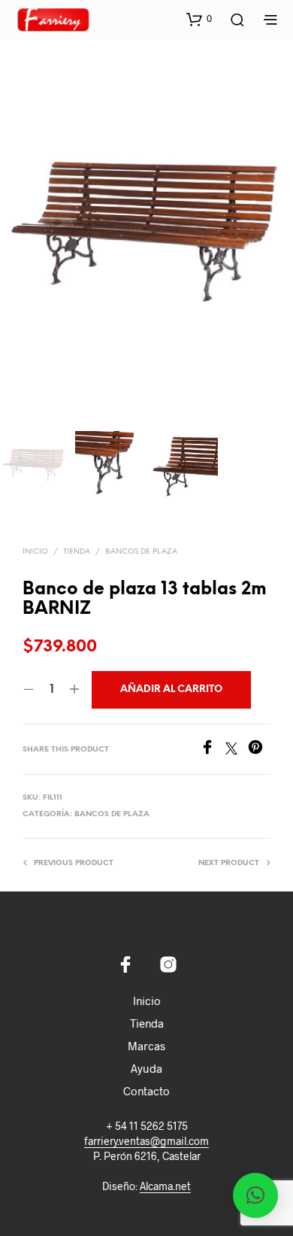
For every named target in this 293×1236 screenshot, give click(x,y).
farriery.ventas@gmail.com (146, 1141)
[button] (199, 18)
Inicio (35, 552)
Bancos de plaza (141, 552)
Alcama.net (165, 1186)
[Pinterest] (259, 750)
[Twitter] (236, 750)
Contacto (146, 1091)
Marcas (146, 1045)
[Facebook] (212, 750)
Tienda (76, 552)
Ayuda (146, 1068)
